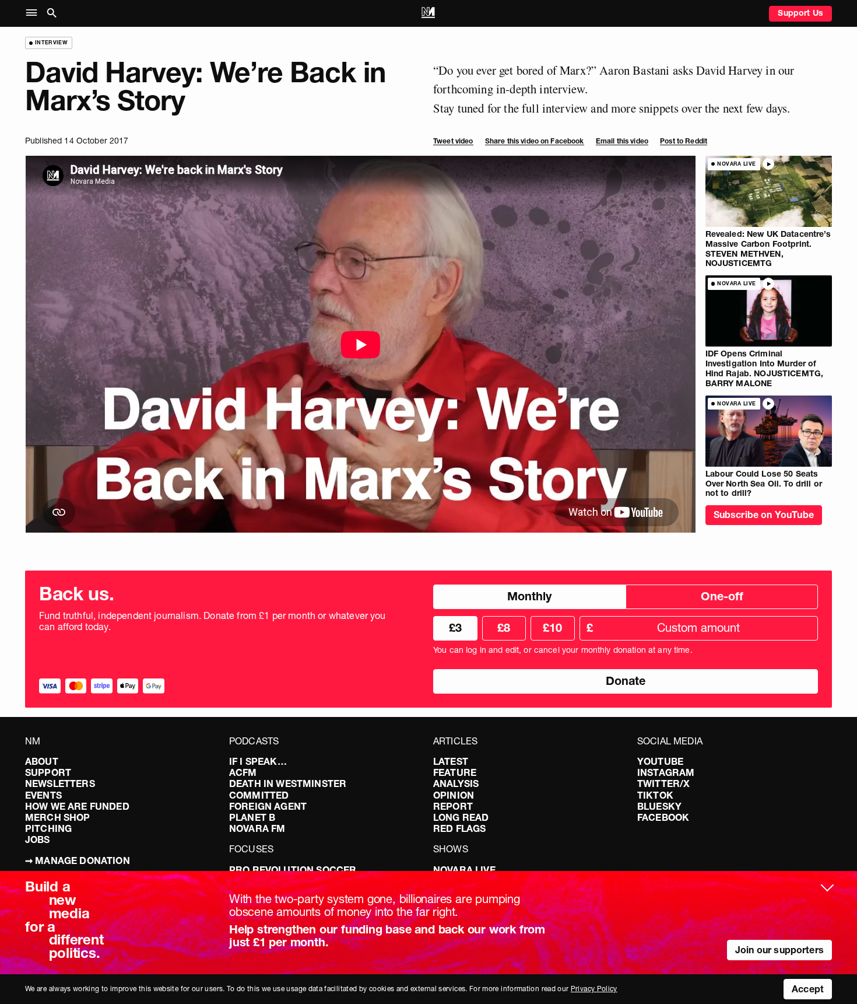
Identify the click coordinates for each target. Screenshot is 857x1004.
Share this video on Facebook (534, 141)
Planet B (252, 817)
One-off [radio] (722, 596)
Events (43, 795)
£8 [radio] (503, 628)
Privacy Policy (594, 988)
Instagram (665, 772)
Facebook (663, 817)
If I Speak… (258, 761)
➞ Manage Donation (77, 860)
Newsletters (60, 783)
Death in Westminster (287, 783)
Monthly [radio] (529, 596)
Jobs (37, 839)
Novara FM (257, 828)
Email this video (622, 141)
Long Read (461, 817)
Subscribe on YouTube (764, 514)
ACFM (243, 772)
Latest (450, 761)
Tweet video (453, 141)
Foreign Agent (268, 806)
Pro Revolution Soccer (292, 870)
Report (453, 806)
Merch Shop (57, 817)
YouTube (660, 761)
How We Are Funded (77, 806)
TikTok (655, 795)
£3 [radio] (455, 628)
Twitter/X (663, 783)
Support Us (800, 13)
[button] (34, 13)
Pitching (48, 828)
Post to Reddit (683, 141)
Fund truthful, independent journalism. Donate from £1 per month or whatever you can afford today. (212, 621)
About (41, 761)
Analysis (456, 783)
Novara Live (464, 870)
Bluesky (659, 806)
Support (48, 772)
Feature (454, 772)
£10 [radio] (552, 628)
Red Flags (459, 828)
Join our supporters (779, 950)
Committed (259, 795)
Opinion (453, 795)
